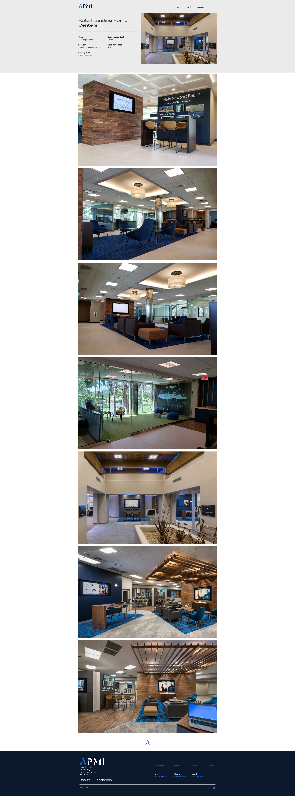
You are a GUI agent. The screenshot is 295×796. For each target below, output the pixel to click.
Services (200, 7)
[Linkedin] (214, 788)
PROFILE (177, 765)
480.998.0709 (181, 776)
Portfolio (179, 7)
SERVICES (195, 765)
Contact (212, 7)
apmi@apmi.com (161, 776)
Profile (190, 7)
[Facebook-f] (208, 788)
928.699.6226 (198, 776)
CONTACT (211, 765)
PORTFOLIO (159, 765)
